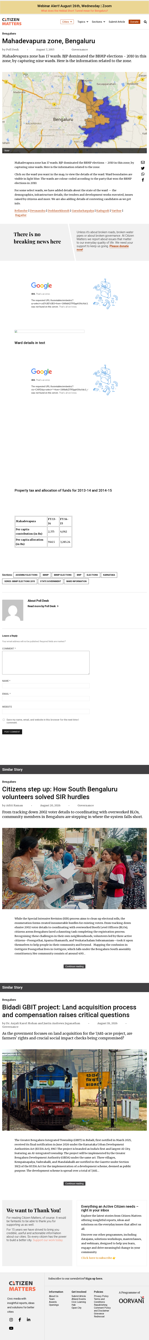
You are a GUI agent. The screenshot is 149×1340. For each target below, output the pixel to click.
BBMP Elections (63, 575)
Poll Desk (12, 49)
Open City (76, 1307)
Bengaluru (9, 33)
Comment (9, 648)
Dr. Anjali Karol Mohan (21, 1023)
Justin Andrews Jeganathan (62, 1023)
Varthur (116, 210)
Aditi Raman (14, 805)
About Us (53, 1296)
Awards (53, 1302)
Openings (54, 1304)
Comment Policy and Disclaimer (102, 1309)
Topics (81, 21)
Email (6, 693)
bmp (79, 575)
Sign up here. (94, 1278)
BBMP (46, 575)
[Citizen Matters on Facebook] (20, 1320)
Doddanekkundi (58, 210)
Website (7, 706)
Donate (134, 21)
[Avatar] (12, 610)
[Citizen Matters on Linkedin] (28, 1320)
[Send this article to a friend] (143, 162)
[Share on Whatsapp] (142, 174)
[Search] (145, 22)
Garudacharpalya (83, 210)
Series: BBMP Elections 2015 (19, 581)
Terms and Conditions (99, 1300)
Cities (66, 21)
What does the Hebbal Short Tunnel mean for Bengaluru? (74, 10)
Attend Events (79, 1299)
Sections (97, 21)
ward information (76, 581)
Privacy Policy (101, 1296)
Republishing (100, 1304)
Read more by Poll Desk (42, 606)
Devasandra (37, 210)
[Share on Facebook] (143, 180)
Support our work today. (48, 1240)
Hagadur (20, 215)
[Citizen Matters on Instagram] (11, 1320)
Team (52, 1299)
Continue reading (74, 966)
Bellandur (21, 210)
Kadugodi (102, 210)
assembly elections (27, 575)
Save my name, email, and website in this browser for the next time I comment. (43, 721)
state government (50, 581)
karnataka (109, 575)
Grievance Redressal (99, 1315)
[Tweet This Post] (143, 168)
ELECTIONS (92, 575)
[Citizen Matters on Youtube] (11, 1328)
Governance (80, 49)
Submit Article (117, 21)
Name (6, 681)
